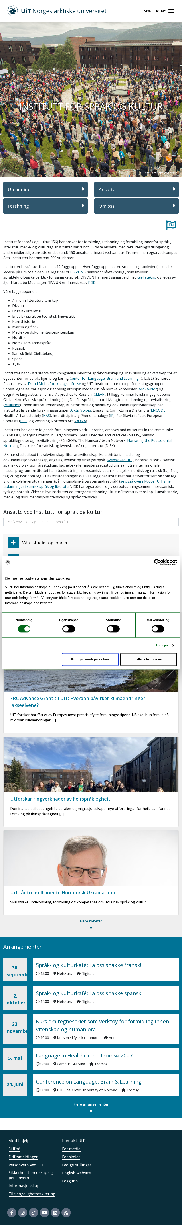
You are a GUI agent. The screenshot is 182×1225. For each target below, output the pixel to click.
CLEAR (99, 394)
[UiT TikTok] (33, 1212)
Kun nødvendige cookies (90, 659)
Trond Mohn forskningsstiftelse (54, 383)
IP (111, 415)
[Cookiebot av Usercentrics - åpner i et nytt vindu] (157, 562)
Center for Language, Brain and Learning (104, 378)
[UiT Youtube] (44, 1212)
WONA (80, 420)
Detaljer (162, 645)
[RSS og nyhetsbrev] (66, 1212)
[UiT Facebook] (11, 1212)
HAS (46, 415)
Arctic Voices (80, 410)
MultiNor (12, 404)
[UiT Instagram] (22, 1212)
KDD (92, 282)
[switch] (68, 629)
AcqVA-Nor (148, 389)
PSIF (23, 420)
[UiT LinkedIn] (55, 1212)
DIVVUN (77, 272)
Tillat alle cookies (148, 659)
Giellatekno (147, 277)
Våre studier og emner (45, 543)
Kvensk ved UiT (119, 459)
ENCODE (158, 410)
